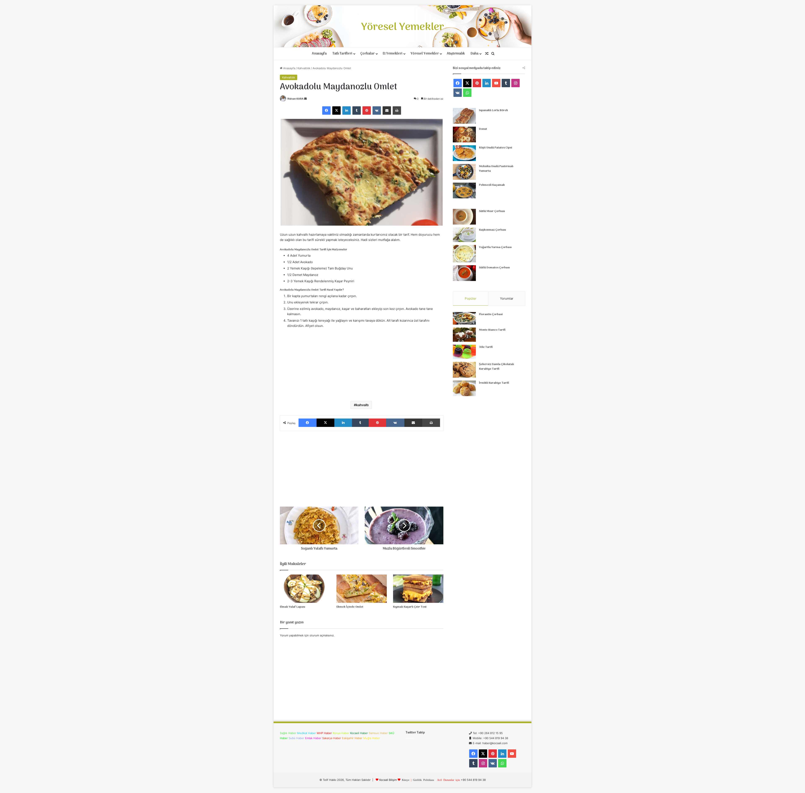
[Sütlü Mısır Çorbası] (464, 217)
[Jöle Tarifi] (464, 352)
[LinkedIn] (346, 110)
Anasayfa (319, 53)
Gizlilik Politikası (423, 779)
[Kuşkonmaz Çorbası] (464, 235)
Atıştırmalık (456, 53)
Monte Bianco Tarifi (492, 330)
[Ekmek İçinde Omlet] (361, 589)
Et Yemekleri (392, 53)
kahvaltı (362, 405)
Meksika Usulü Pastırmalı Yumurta (496, 168)
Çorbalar (367, 53)
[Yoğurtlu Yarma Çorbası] (464, 253)
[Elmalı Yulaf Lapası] (305, 589)
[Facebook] (326, 110)
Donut (483, 129)
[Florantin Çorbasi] (464, 318)
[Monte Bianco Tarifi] (464, 335)
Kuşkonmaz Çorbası (492, 230)
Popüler (471, 298)
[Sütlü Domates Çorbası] (464, 273)
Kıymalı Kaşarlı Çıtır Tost (410, 606)
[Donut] (464, 134)
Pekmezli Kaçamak (492, 185)
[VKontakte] (377, 110)
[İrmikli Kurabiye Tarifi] (464, 388)
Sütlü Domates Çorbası (494, 267)
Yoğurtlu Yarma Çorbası (495, 247)
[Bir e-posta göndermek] (305, 98)
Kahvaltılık (303, 68)
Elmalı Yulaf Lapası (292, 606)
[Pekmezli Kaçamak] (464, 190)
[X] (336, 110)
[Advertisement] (361, 364)
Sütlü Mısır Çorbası (492, 211)
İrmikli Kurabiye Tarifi (494, 383)
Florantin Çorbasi (491, 314)
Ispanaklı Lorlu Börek (493, 110)
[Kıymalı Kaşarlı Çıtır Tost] (418, 589)
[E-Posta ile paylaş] (387, 110)
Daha (474, 53)
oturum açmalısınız (322, 635)
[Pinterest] (366, 110)
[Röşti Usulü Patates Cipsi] (464, 153)
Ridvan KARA (295, 98)
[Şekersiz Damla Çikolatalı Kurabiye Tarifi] (464, 370)
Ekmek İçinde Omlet (349, 606)
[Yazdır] (397, 110)
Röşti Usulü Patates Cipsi (495, 147)
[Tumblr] (356, 110)
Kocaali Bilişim (388, 779)
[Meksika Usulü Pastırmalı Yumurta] (464, 172)
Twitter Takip (415, 732)
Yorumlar (506, 298)
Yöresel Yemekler (424, 53)
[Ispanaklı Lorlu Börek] (464, 116)
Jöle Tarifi (486, 347)
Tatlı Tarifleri (342, 53)
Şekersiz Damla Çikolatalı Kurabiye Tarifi (496, 366)
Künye (405, 779)
